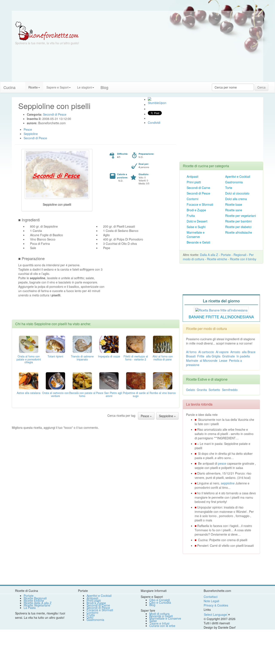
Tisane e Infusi (159, 623)
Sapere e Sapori (57, 87)
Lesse (223, 360)
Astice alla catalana (28, 393)
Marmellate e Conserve (196, 234)
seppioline (228, 483)
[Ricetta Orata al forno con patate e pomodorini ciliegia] (28, 344)
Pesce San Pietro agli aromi (109, 394)
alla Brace (248, 352)
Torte (228, 187)
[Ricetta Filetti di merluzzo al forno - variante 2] (135, 344)
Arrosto (235, 352)
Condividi (154, 122)
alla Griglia (213, 356)
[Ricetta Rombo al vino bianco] (162, 380)
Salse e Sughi (196, 227)
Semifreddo (230, 390)
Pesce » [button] (146, 416)
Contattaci (210, 596)
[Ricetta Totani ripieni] (55, 344)
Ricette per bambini (238, 221)
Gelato (190, 390)
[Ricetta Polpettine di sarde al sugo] (135, 380)
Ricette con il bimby (243, 259)
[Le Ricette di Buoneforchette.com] (47, 31)
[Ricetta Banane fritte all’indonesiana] (221, 309)
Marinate (192, 360)
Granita (202, 390)
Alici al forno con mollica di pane (163, 357)
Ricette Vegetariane (37, 605)
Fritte (200, 356)
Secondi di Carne (198, 187)
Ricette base (233, 204)
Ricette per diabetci (238, 227)
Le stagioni (84, 87)
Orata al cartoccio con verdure (55, 394)
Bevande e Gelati (198, 242)
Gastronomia (234, 182)
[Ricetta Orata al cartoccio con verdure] (55, 380)
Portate (226, 255)
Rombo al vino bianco (163, 393)
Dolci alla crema (236, 199)
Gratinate (228, 356)
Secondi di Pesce (198, 193)
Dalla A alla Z (209, 255)
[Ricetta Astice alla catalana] (28, 380)
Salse (153, 621)
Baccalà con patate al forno (82, 394)
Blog (152, 605)
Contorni (192, 199)
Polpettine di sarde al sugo (136, 394)
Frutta (191, 215)
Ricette (33, 87)
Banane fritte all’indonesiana (221, 316)
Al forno (191, 352)
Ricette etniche (217, 259)
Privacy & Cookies (216, 605)
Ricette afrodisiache (238, 232)
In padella (243, 356)
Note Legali (211, 601)
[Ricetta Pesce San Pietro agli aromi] (109, 380)
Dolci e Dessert (197, 221)
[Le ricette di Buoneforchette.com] (137, 16)
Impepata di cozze (109, 356)
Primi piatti (194, 182)
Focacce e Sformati (200, 204)
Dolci (90, 617)
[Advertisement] (179, 51)
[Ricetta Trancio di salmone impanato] (82, 344)
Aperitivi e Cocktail (237, 176)
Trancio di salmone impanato (82, 357)
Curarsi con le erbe (162, 625)
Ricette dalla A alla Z (38, 603)
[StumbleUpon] (149, 99)
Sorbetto (214, 390)
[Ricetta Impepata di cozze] (109, 344)
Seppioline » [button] (167, 416)
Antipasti (192, 176)
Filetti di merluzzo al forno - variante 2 (136, 357)
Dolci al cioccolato (237, 193)
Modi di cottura (159, 613)
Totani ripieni (55, 356)
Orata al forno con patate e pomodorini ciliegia (29, 359)
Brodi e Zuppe (196, 210)
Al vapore (222, 352)
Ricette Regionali (35, 598)
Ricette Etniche (34, 600)
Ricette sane (233, 210)
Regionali (240, 255)
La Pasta (30, 607)
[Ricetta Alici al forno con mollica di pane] (162, 344)
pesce (222, 463)
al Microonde (208, 360)
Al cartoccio (206, 352)
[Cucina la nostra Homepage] (22, 85)
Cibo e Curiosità (160, 602)
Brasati (191, 356)
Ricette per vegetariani (240, 215)
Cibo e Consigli (159, 600)
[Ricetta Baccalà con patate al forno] (82, 380)
